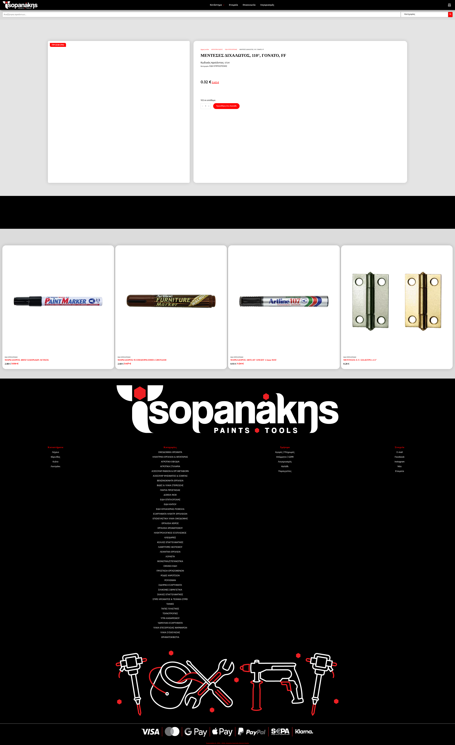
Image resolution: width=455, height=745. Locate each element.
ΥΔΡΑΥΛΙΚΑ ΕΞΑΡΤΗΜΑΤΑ (170, 623)
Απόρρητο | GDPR (285, 457)
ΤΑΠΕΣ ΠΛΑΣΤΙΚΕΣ (170, 608)
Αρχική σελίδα (205, 49)
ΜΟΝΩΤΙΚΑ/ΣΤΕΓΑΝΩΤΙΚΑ (170, 561)
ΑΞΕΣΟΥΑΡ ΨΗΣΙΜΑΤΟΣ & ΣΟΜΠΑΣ (170, 475)
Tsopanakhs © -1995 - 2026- (216, 743)
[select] (424, 14)
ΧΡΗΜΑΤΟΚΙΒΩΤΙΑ (170, 637)
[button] (450, 14)
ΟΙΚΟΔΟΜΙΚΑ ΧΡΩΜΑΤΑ (170, 452)
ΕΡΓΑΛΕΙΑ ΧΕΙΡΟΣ (170, 523)
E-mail (400, 452)
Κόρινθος (55, 457)
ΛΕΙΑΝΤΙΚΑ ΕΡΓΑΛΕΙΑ (170, 551)
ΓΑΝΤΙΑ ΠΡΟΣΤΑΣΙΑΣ (170, 490)
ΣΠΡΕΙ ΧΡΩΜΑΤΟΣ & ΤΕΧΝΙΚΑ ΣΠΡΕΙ (170, 599)
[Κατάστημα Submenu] (224, 5)
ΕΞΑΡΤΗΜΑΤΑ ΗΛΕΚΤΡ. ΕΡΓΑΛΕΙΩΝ (170, 513)
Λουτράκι (55, 466)
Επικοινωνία (249, 5)
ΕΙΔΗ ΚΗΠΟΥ (170, 504)
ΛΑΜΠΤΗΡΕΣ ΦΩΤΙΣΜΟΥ (170, 547)
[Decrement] (202, 106)
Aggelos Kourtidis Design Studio (237, 743)
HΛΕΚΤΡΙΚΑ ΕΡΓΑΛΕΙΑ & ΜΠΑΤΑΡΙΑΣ (170, 457)
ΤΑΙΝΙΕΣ (170, 604)
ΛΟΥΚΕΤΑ (170, 556)
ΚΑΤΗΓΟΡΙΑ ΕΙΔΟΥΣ (217, 49)
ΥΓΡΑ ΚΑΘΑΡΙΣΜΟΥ (170, 618)
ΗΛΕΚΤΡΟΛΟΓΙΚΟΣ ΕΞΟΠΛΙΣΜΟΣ (170, 532)
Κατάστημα (216, 5)
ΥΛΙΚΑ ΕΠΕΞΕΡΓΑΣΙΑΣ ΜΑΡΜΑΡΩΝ (170, 627)
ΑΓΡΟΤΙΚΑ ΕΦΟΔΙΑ (170, 461)
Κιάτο (55, 461)
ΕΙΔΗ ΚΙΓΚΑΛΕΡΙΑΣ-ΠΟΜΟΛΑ (170, 509)
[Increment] (208, 106)
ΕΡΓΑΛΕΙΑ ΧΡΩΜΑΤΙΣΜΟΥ (170, 528)
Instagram (400, 461)
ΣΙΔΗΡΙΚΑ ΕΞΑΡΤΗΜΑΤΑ (170, 585)
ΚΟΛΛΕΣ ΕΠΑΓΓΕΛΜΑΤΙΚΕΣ (170, 542)
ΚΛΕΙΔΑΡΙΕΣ (170, 537)
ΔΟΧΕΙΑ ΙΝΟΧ (170, 494)
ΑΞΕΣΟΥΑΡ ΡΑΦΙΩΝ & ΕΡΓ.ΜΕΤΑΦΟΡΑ (170, 471)
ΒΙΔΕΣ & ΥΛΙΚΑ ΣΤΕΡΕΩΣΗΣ (170, 485)
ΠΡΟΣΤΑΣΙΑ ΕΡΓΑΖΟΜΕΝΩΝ (170, 570)
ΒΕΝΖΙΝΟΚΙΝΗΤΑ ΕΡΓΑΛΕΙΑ (170, 480)
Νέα (400, 466)
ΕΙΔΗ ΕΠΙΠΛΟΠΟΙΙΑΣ (231, 49)
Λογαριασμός (267, 5)
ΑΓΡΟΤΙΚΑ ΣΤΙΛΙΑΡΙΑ (170, 466)
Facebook (399, 457)
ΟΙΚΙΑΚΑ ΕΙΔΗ (170, 566)
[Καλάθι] (449, 5)
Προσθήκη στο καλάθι (226, 106)
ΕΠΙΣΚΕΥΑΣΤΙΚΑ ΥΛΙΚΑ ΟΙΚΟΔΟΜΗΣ (170, 518)
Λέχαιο (55, 452)
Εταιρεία (233, 5)
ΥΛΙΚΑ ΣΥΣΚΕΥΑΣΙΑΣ (170, 632)
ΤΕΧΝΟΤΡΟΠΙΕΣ (170, 613)
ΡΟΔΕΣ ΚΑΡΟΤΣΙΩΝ (170, 575)
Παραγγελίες (284, 471)
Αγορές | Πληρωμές (285, 452)
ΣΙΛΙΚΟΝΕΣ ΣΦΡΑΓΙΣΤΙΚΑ (170, 589)
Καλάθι (285, 466)
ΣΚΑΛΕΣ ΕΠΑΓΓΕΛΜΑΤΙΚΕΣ (170, 594)
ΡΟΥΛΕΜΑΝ (170, 580)
